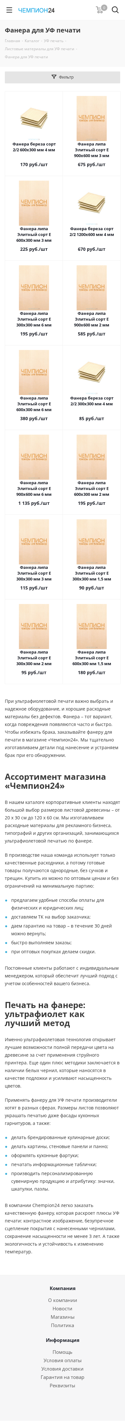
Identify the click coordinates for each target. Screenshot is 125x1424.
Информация (62, 1340)
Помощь (62, 1352)
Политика (62, 1325)
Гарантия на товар (62, 1377)
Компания (63, 1288)
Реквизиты (62, 1385)
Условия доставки (62, 1368)
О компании (62, 1300)
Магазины (63, 1317)
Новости (62, 1308)
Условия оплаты (63, 1360)
